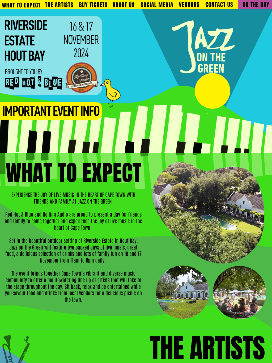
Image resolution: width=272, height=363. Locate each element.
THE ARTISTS (59, 5)
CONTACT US (219, 5)
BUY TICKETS (93, 5)
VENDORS (189, 5)
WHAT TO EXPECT (21, 5)
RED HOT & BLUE (33, 82)
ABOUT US (124, 5)
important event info (50, 112)
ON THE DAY (256, 5)
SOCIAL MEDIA (157, 5)
